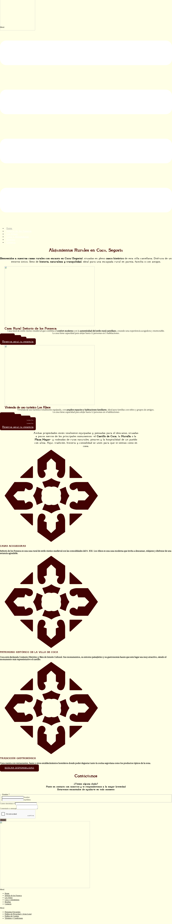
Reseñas (8, 902)
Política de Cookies (12, 916)
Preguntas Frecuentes (12, 912)
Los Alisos (9, 898)
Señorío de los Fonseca (13, 896)
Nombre (27, 797)
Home (7, 893)
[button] (86, 125)
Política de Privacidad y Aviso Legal (18, 914)
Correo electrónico (7, 804)
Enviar (3, 820)
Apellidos (27, 800)
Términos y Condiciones (14, 918)
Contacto (11, 242)
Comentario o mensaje (8, 808)
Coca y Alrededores (17, 236)
